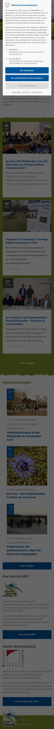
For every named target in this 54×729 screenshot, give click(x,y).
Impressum (26, 92)
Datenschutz (16, 92)
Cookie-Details (36, 92)
